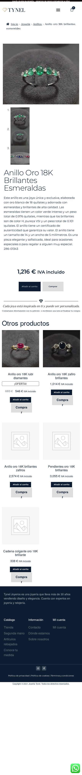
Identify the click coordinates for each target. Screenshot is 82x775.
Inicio (14, 24)
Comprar (53, 286)
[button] (58, 10)
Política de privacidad (18, 675)
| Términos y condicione (61, 675)
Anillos (37, 24)
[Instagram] (38, 668)
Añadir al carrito (29, 286)
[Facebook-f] (44, 668)
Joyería (25, 24)
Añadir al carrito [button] (20, 399)
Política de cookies (40, 675)
